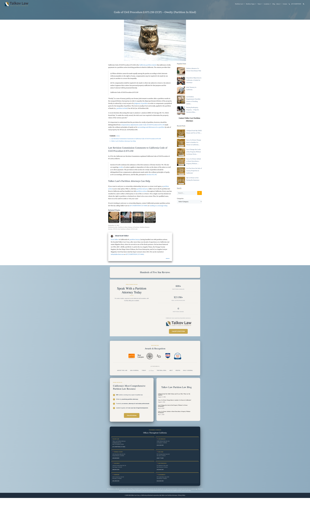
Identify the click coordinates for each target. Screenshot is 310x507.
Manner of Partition (133, 227)
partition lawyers (142, 189)
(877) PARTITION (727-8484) (139, 206)
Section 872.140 (151, 175)
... (168, 257)
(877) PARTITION (296, 4)
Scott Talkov (115, 239)
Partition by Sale (112, 227)
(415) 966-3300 (160, 469)
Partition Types (250, 4)
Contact (285, 4)
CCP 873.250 (133, 229)
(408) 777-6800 (160, 458)
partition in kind (122, 108)
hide (118, 136)
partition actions (141, 191)
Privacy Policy (181, 495)
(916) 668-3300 (160, 481)
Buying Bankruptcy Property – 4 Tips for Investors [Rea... (192, 110)
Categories (180, 198)
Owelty (110, 229)
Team (259, 4)
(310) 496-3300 (160, 445)
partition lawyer (134, 239)
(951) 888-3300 (115, 481)
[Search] (199, 193)
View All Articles (132, 415)
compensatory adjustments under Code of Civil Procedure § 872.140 (142, 125)
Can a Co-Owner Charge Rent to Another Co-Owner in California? (174, 400)
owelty (121, 167)
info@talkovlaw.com (117, 254)
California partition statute (147, 65)
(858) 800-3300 (115, 469)
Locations (266, 4)
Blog (273, 4)
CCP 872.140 (116, 229)
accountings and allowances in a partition (151, 127)
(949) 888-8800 (115, 458)
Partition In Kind (122, 227)
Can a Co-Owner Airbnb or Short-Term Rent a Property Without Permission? (174, 412)
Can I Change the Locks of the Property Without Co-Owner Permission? (173, 405)
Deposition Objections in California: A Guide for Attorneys (193, 80)
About (278, 4)
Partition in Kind (125, 229)
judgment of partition (141, 103)
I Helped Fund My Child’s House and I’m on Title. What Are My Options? (174, 394)
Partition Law (239, 4)
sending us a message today (158, 206)
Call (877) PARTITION (178, 331)
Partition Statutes (144, 227)
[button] (303, 4)
